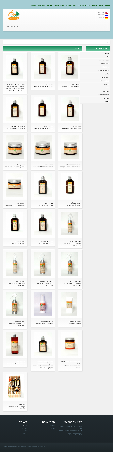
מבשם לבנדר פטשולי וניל (46, 281)
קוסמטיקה (106, 98)
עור (108, 56)
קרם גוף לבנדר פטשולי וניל (18, 126)
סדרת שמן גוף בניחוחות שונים (45, 362)
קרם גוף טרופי (77, 126)
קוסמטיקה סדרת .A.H (103, 95)
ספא (107, 88)
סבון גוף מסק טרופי (20, 241)
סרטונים (94, 5)
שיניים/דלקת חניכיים (103, 70)
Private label (71, 5)
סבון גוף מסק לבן (76, 203)
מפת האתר (41, 5)
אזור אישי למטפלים (84, 5)
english (101, 12)
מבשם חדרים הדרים (19, 281)
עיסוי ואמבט (105, 91)
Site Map (24, 428)
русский (101, 15)
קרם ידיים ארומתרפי (75, 321)
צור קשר (33, 5)
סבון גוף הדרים (49, 203)
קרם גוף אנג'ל (49, 84)
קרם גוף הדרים (76, 84)
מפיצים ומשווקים (59, 5)
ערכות (107, 102)
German (101, 17)
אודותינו (49, 5)
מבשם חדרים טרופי (20, 321)
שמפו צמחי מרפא (20, 362)
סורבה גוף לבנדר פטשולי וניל (73, 165)
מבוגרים (106, 84)
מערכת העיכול (105, 63)
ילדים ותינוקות (105, 77)
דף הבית (107, 5)
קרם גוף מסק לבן (48, 126)
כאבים (107, 53)
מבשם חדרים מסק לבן (74, 281)
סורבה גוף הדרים (48, 165)
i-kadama (42, 446)
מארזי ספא (22, 404)
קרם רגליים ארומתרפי (47, 321)
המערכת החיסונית (104, 60)
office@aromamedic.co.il (66, 430)
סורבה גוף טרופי (21, 203)
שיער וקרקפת (105, 67)
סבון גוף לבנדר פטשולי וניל (45, 241)
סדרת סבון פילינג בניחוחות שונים (16, 84)
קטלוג (101, 5)
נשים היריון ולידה (104, 81)
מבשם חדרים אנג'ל (75, 241)
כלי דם (107, 74)
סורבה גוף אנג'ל (21, 165)
